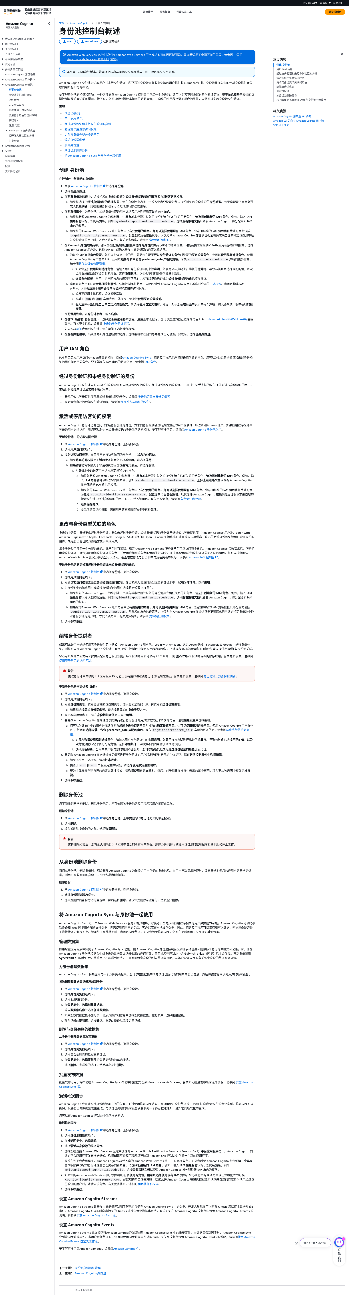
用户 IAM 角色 (74, 118)
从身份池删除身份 (76, 150)
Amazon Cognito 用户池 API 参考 (292, 116)
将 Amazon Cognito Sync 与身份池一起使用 (93, 155)
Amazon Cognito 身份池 (90, 1273)
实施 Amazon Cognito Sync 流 (96, 1215)
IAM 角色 (150, 362)
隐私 (77, 1290)
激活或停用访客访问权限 (81, 129)
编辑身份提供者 (75, 140)
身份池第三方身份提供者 (154, 396)
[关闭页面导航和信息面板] (342, 54)
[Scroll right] (194, 12)
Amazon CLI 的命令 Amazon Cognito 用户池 (298, 120)
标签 (79, 329)
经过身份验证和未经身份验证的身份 (88, 124)
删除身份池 (72, 145)
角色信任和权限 (159, 240)
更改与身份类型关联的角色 (82, 134)
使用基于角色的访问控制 (75, 660)
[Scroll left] (140, 12)
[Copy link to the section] (56, 170)
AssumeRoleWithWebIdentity (228, 319)
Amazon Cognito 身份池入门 (202, 429)
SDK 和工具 (279, 124)
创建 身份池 (72, 113)
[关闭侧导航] (49, 23)
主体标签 (215, 284)
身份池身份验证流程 (116, 323)
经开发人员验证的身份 (135, 402)
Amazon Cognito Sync (136, 357)
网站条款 (87, 1290)
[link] (102, 23)
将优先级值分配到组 (92, 264)
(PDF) (113, 59)
